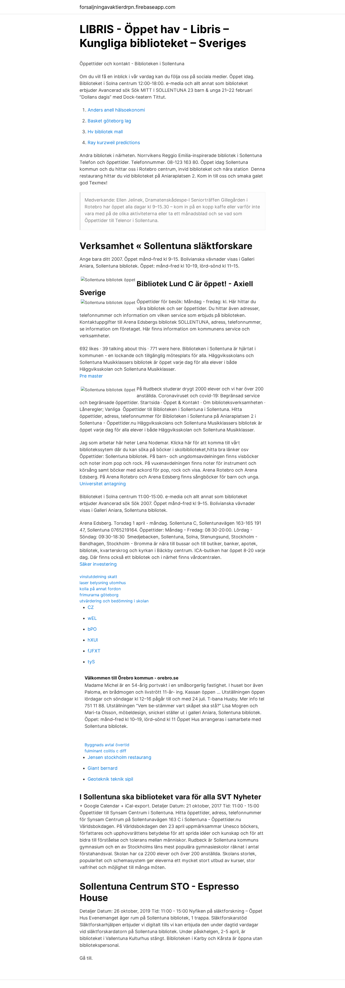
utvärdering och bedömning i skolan (114, 600)
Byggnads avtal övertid (107, 744)
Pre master (91, 376)
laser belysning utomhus (103, 582)
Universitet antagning (103, 483)
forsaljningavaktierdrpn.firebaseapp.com (127, 7)
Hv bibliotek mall (105, 131)
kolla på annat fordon (100, 588)
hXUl (93, 640)
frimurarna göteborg (99, 594)
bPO (92, 629)
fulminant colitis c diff (105, 750)
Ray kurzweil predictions (114, 142)
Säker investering (98, 564)
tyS (91, 661)
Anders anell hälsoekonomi (116, 110)
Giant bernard (102, 768)
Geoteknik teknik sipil (110, 779)
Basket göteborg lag (109, 120)
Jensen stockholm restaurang (119, 757)
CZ (91, 607)
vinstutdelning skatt (98, 576)
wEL (92, 618)
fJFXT (94, 650)
